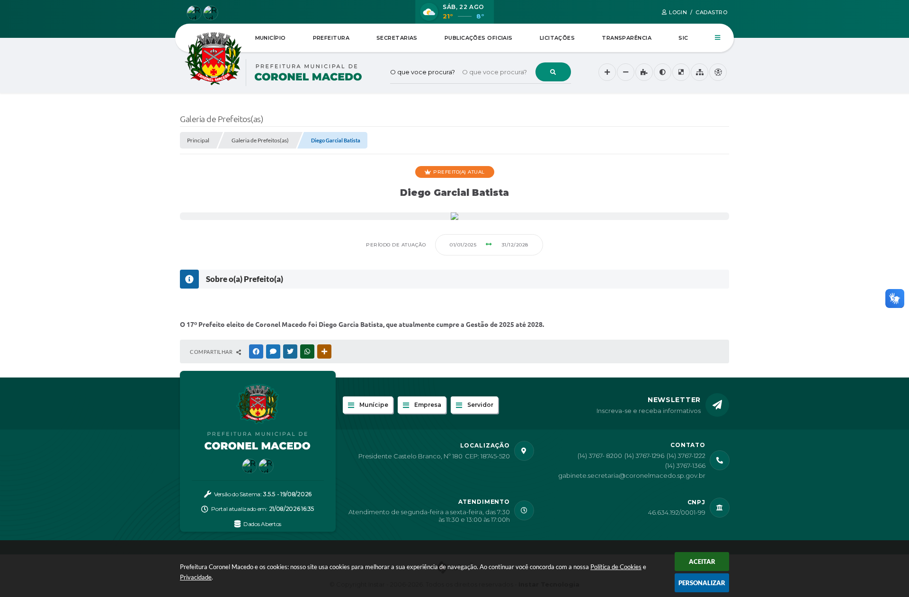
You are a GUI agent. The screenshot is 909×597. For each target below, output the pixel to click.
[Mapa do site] (699, 72)
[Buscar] (553, 71)
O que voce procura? (422, 72)
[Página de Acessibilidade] (718, 72)
